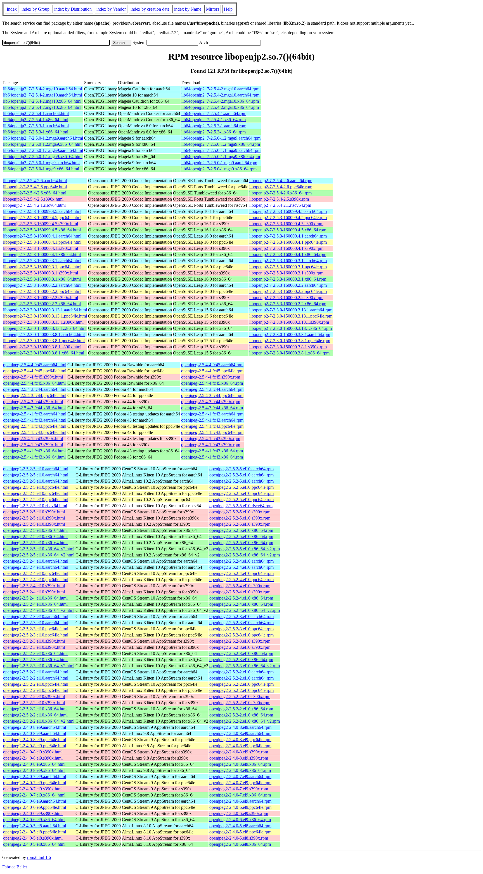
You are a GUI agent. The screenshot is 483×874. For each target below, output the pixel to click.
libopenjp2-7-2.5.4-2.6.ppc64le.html (35, 186)
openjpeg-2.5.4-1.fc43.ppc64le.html (34, 426)
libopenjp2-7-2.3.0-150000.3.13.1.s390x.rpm (289, 322)
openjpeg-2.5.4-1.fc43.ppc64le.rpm (212, 426)
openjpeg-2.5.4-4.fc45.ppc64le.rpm (212, 370)
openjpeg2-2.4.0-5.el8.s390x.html (33, 838)
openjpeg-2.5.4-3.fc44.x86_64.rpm (212, 407)
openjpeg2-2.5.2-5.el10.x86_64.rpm (241, 530)
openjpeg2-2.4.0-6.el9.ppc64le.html (34, 807)
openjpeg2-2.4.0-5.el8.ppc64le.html (34, 832)
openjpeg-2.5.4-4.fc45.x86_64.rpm (212, 383)
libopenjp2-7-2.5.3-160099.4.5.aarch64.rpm (288, 211)
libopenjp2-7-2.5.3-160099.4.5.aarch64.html (42, 211)
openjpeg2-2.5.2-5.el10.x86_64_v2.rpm (244, 548)
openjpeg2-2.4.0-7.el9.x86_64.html (34, 795)
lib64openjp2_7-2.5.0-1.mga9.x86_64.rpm (219, 168)
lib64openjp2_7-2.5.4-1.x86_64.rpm (213, 119)
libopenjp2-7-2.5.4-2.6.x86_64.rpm (280, 193)
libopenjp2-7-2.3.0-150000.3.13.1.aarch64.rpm (290, 309)
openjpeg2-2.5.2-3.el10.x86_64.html (35, 653)
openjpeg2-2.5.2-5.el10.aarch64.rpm (241, 468)
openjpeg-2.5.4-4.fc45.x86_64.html (34, 383)
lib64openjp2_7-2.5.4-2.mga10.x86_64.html (42, 101)
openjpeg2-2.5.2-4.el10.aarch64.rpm (241, 561)
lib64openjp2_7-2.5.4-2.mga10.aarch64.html (42, 88)
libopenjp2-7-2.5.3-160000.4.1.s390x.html (40, 248)
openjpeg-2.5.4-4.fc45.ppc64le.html (34, 370)
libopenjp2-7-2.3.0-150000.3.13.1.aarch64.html (45, 309)
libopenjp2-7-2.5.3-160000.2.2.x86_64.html (42, 303)
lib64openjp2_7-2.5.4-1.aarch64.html (36, 113)
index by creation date (150, 9)
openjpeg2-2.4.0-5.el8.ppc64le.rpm (240, 832)
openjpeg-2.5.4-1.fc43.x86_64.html (34, 450)
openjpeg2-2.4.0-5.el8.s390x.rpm (238, 838)
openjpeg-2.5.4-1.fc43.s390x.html (33, 438)
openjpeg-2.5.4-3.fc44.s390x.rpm (210, 401)
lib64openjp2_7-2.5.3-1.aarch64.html (36, 125)
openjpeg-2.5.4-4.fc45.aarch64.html (34, 364)
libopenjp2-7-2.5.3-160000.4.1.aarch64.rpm (288, 236)
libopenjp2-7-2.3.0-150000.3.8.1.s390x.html (42, 346)
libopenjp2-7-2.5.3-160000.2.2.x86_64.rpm (287, 303)
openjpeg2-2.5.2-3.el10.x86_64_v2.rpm (244, 665)
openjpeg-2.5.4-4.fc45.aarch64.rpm (212, 364)
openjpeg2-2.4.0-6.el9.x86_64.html (34, 819)
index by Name (187, 9)
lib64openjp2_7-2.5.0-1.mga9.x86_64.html (41, 168)
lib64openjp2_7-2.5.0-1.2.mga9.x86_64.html (42, 144)
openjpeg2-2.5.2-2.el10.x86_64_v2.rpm (244, 721)
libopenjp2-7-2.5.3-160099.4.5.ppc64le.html (42, 217)
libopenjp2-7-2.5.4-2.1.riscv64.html (34, 205)
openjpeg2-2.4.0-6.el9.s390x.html (33, 813)
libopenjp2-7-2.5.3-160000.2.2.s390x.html (40, 297)
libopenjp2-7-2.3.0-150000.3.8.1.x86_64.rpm (289, 353)
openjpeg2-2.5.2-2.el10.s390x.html (34, 696)
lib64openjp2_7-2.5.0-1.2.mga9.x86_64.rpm (220, 144)
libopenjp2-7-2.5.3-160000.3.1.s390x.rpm (286, 273)
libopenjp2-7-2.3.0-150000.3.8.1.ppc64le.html (44, 340)
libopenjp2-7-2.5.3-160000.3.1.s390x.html (40, 273)
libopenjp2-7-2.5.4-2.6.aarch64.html (35, 180)
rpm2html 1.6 (39, 857)
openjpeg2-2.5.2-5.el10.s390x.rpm (239, 511)
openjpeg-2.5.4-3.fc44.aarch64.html (34, 389)
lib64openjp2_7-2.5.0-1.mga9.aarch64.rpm (219, 162)
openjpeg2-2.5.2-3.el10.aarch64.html (35, 616)
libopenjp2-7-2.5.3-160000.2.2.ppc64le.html (42, 291)
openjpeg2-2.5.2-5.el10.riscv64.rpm (241, 505)
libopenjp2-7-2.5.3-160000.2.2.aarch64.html (42, 285)
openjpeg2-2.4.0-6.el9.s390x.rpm (238, 813)
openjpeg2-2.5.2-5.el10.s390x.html (34, 511)
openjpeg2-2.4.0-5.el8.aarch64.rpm (240, 825)
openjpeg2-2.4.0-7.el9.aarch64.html (34, 776)
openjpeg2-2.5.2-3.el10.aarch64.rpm (241, 616)
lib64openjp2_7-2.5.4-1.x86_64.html (35, 119)
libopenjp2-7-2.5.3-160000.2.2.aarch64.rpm (288, 285)
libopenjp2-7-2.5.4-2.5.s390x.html (33, 199)
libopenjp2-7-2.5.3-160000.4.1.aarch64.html (42, 236)
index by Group (35, 9)
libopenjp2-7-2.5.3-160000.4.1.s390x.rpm (286, 248)
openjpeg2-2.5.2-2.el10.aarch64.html (35, 671)
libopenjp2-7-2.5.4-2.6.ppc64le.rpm (280, 186)
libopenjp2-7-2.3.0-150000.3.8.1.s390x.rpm (288, 346)
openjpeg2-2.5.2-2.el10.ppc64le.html (35, 684)
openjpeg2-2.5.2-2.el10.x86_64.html (35, 708)
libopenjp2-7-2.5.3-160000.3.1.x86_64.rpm (287, 279)
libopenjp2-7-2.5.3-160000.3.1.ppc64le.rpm (288, 266)
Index (12, 9)
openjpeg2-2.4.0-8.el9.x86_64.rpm (240, 764)
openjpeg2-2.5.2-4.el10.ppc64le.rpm (241, 573)
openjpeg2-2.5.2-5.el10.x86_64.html (35, 530)
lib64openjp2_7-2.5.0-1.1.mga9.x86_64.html (42, 156)
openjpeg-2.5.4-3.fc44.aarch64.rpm (212, 389)
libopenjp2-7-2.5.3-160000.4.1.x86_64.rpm (287, 254)
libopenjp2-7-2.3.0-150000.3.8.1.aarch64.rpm (289, 334)
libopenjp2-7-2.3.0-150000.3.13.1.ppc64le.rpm (290, 316)
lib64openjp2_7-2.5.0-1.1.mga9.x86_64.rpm (220, 156)
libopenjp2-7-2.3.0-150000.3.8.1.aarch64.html (44, 334)
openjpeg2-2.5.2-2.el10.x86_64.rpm (241, 708)
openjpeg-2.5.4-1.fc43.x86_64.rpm (212, 450)
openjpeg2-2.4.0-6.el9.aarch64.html (34, 801)
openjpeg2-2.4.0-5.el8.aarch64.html (34, 825)
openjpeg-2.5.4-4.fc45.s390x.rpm (210, 377)
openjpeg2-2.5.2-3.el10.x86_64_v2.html (38, 665)
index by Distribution (73, 9)
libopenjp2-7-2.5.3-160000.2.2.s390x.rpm (286, 297)
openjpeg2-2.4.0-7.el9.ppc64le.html (34, 782)
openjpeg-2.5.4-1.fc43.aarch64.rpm (212, 414)
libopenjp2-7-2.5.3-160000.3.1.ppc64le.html (42, 266)
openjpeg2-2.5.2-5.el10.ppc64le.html (35, 487)
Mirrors (212, 9)
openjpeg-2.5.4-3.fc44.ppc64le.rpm (212, 395)
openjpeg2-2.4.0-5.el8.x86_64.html (34, 844)
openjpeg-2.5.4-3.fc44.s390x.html (33, 401)
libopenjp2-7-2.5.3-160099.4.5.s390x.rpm (286, 223)
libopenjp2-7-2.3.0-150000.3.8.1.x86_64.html (43, 353)
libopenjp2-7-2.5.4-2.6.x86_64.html (34, 193)
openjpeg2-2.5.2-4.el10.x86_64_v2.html (38, 610)
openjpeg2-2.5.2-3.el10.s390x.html (34, 641)
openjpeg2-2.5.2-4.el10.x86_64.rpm (241, 598)
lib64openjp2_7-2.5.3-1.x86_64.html (35, 132)
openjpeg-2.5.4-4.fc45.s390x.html (33, 377)
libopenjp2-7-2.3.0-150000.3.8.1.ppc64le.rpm (289, 340)
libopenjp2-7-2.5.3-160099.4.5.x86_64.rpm (287, 229)
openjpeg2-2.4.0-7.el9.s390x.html (33, 788)
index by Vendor (111, 9)
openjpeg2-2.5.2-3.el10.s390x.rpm (239, 641)
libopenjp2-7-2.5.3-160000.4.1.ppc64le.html (42, 242)
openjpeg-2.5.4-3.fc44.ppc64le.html (34, 395)
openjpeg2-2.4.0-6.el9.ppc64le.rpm (240, 807)
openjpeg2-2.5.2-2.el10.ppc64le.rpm (241, 684)
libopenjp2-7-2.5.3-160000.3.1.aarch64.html (42, 260)
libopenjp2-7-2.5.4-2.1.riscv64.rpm (280, 205)
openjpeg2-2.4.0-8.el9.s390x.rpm (238, 752)
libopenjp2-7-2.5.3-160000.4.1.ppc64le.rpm (288, 242)
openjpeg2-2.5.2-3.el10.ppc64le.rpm (241, 628)
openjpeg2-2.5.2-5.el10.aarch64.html (35, 468)
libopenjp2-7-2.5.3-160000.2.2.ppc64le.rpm (288, 291)
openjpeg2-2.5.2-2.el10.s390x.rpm (239, 696)
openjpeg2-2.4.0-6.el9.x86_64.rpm (240, 819)
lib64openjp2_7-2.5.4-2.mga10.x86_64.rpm (220, 101)
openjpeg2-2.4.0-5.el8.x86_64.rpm (240, 844)
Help (228, 9)
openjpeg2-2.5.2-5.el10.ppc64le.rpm (241, 487)
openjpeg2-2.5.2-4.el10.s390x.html (34, 585)
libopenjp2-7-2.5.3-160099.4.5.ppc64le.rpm (288, 217)
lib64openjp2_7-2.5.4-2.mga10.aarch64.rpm (220, 88)
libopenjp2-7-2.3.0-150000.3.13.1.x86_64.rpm (290, 328)
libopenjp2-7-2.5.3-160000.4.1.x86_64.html (42, 254)
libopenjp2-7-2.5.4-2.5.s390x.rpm (279, 199)
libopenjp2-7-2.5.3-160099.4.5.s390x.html (40, 223)
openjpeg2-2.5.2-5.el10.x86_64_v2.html (38, 548)
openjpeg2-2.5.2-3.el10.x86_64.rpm (241, 653)
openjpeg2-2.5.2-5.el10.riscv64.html (35, 505)
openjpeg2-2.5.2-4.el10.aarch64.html (35, 561)
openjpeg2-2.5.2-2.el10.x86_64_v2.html (38, 721)
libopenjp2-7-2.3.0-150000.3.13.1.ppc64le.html (45, 316)
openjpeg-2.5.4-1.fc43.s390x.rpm (210, 438)
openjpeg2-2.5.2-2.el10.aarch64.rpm (241, 671)
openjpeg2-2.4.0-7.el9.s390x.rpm (238, 788)
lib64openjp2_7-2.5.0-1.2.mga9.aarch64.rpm (221, 138)
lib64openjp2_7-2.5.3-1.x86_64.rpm (213, 132)
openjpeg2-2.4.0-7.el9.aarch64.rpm (240, 776)
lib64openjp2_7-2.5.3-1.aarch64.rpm (213, 125)
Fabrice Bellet (14, 866)
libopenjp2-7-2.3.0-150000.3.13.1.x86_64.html (44, 328)
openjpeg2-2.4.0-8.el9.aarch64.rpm (240, 727)
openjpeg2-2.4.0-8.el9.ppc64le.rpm (240, 739)
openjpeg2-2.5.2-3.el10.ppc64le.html (35, 628)
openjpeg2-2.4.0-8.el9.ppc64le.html (34, 739)
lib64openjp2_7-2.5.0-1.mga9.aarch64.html (41, 162)
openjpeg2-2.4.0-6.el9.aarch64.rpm (240, 801)
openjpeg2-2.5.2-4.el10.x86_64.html (35, 598)
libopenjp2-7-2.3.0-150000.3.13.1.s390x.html (43, 322)
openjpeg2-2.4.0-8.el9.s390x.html (33, 752)
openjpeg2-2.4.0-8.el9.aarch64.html (34, 727)
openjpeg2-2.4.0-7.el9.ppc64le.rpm (240, 782)
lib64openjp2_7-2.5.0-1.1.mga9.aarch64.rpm (221, 150)
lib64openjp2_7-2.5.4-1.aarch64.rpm (213, 113)
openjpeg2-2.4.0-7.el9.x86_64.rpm (240, 795)
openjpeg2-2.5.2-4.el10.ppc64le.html (35, 573)
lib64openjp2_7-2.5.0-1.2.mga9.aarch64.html (43, 138)
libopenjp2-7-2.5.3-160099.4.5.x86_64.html (42, 229)
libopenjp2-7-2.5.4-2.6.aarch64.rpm (280, 180)
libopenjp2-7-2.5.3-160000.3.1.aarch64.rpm (288, 260)
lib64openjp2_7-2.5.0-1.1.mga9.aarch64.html (43, 150)
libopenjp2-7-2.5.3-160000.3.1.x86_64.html (42, 279)
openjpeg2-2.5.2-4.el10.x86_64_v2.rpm (244, 610)
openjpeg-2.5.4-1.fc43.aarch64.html (34, 414)
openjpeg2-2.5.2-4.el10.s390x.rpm (239, 585)
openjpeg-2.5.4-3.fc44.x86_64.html (34, 407)
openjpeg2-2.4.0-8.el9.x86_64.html (34, 764)
